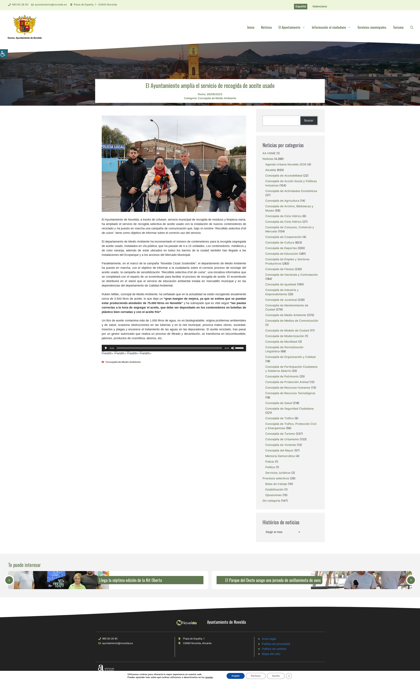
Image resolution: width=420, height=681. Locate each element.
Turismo (398, 27)
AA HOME (269, 153)
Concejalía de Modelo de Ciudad (287, 330)
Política (270, 467)
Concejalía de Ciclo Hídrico (283, 216)
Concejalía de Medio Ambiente (217, 98)
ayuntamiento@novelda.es (51, 4)
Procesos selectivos (275, 478)
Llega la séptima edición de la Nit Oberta (130, 580)
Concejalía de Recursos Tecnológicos (290, 393)
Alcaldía (270, 170)
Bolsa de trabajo (276, 484)
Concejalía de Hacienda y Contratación (291, 274)
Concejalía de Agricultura (282, 200)
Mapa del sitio (271, 654)
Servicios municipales (371, 27)
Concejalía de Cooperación (283, 237)
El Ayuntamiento (289, 27)
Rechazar (256, 675)
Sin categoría (271, 500)
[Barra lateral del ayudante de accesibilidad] (4, 53)
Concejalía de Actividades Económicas (291, 191)
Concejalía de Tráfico (279, 418)
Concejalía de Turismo (280, 433)
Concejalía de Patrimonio (282, 376)
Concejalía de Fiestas (279, 269)
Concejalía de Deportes (281, 248)
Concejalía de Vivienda (280, 445)
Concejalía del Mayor (279, 450)
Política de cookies (274, 648)
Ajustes (276, 675)
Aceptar (235, 675)
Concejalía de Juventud (281, 299)
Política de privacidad (276, 644)
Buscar (308, 120)
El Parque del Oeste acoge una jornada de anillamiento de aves (273, 580)
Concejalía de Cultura (279, 242)
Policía (269, 461)
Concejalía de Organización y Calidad (290, 357)
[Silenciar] (232, 348)
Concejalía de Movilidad (281, 341)
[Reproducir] (106, 348)
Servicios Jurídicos (278, 472)
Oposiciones (273, 495)
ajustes (209, 677)
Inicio (250, 27)
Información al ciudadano (329, 27)
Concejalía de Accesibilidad (283, 175)
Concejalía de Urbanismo (282, 439)
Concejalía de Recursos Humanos (287, 387)
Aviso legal (269, 638)
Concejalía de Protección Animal (287, 382)
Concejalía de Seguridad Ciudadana (289, 408)
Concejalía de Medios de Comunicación (291, 320)
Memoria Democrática (280, 456)
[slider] (239, 348)
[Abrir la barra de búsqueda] (412, 27)
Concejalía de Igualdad (280, 284)
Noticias (266, 27)
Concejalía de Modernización (284, 336)
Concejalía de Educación (281, 253)
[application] (174, 348)
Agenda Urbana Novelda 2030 (285, 164)
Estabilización (274, 489)
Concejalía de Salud (278, 403)
